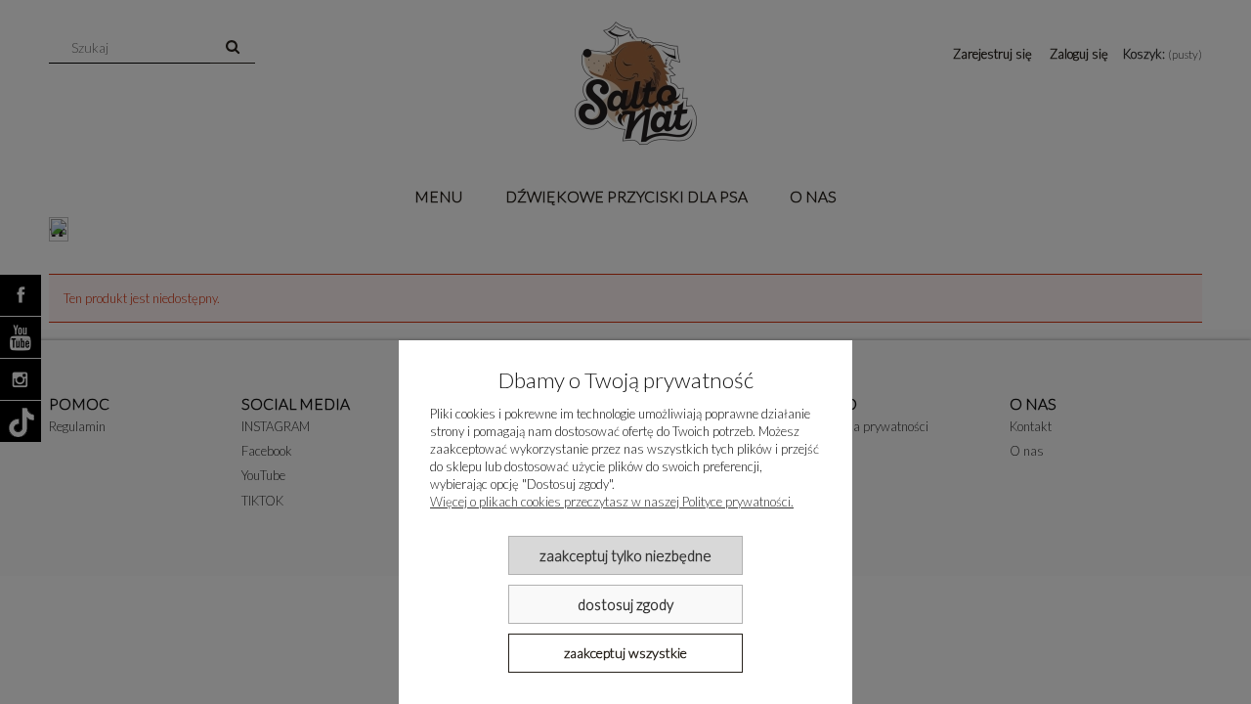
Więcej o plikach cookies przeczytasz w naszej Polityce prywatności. (612, 501)
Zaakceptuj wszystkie (625, 652)
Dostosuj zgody (625, 604)
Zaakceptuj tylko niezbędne (625, 555)
